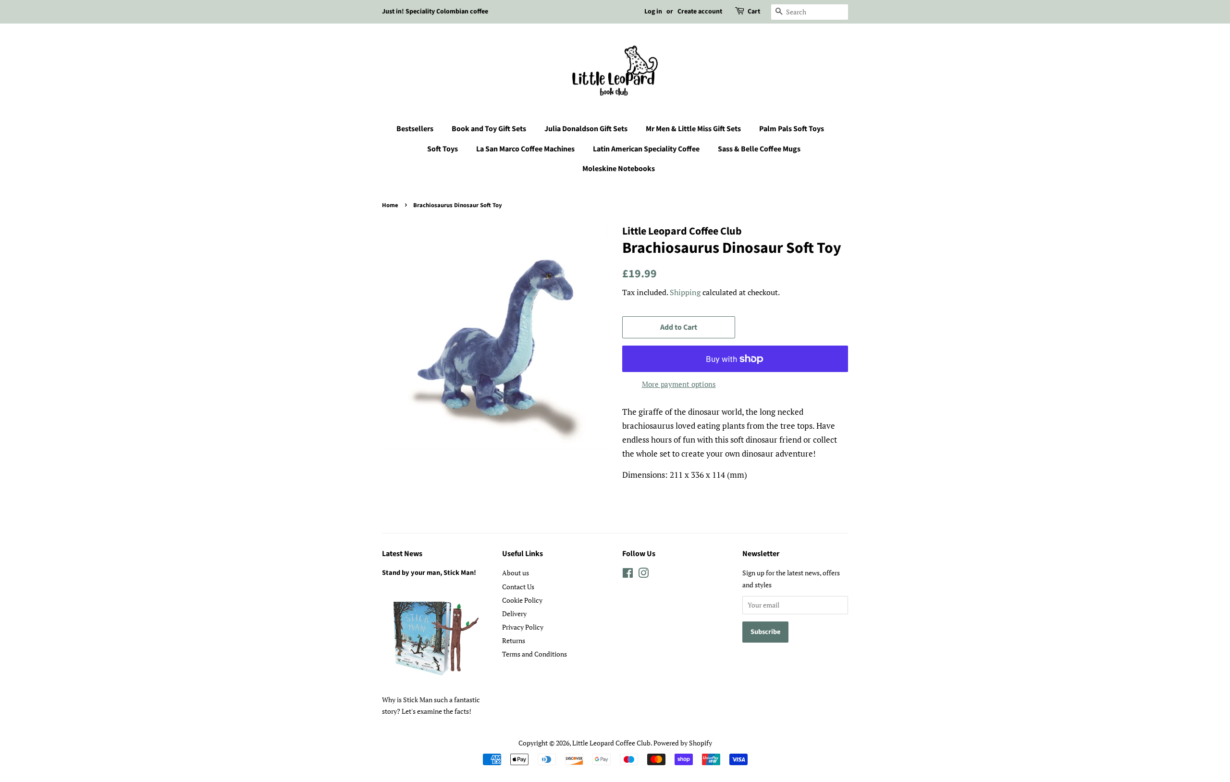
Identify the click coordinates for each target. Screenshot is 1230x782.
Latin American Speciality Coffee (646, 149)
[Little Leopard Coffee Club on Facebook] (627, 574)
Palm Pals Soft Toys (791, 129)
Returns (513, 640)
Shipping (685, 292)
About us (515, 572)
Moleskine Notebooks (618, 168)
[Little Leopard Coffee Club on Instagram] (643, 574)
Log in (653, 11)
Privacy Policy (522, 627)
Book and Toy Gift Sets (489, 129)
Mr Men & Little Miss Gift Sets (693, 129)
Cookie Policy (522, 600)
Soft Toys (442, 149)
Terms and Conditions (534, 653)
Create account (699, 11)
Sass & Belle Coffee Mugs (759, 149)
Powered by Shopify (682, 742)
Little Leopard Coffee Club (611, 742)
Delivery (514, 613)
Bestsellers (414, 129)
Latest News (402, 553)
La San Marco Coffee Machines (525, 149)
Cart (754, 11)
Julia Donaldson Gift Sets (585, 129)
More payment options (679, 384)
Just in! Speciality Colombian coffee (435, 11)
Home (390, 205)
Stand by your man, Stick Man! (429, 573)
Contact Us (518, 586)
